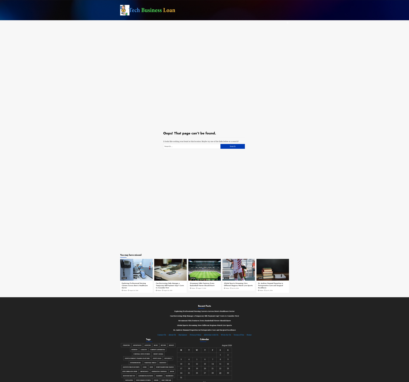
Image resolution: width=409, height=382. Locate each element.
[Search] (287, 23)
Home (249, 335)
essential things (150, 362)
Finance (158, 278)
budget (171, 345)
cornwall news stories (141, 354)
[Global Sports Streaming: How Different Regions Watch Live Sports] (238, 270)
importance (144, 371)
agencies (148, 345)
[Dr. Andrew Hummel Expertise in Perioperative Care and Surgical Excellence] (272, 270)
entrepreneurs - (135, 362)
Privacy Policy (195, 335)
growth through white (131, 367)
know (172, 371)
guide (145, 367)
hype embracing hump (129, 371)
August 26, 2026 (134, 290)
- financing (126, 345)
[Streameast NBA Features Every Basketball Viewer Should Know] (204, 270)
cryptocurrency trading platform (137, 358)
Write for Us (226, 335)
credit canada (158, 354)
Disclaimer (183, 335)
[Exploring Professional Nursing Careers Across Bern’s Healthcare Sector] (136, 270)
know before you (129, 376)
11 (189, 364)
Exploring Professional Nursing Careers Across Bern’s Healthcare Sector (135, 285)
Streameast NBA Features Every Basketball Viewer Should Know (202, 284)
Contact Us (161, 335)
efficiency (168, 358)
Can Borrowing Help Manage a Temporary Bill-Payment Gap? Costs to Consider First (170, 285)
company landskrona (157, 349)
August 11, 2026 (202, 288)
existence (162, 362)
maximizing (170, 376)
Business (134, 349)
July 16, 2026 (269, 290)
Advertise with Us (211, 335)
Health (124, 278)
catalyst (144, 349)
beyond (163, 345)
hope (151, 367)
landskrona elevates (145, 376)
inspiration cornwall (159, 371)
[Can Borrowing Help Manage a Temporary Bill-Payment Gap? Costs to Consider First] (170, 270)
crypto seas (157, 358)
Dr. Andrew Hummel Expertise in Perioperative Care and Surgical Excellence (270, 285)
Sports (226, 278)
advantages (137, 345)
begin (156, 345)
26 (197, 373)
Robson (125, 290)
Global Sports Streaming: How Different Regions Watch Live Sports (238, 284)
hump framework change (165, 367)
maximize (159, 376)
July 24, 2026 (235, 288)
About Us (172, 335)
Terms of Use (239, 335)
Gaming (193, 278)
